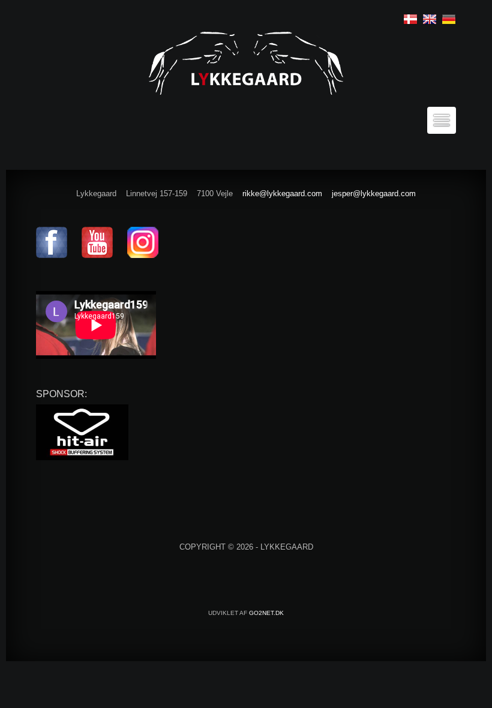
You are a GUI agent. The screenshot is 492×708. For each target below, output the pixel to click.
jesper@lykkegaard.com (374, 193)
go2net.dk (266, 613)
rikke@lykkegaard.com (282, 193)
